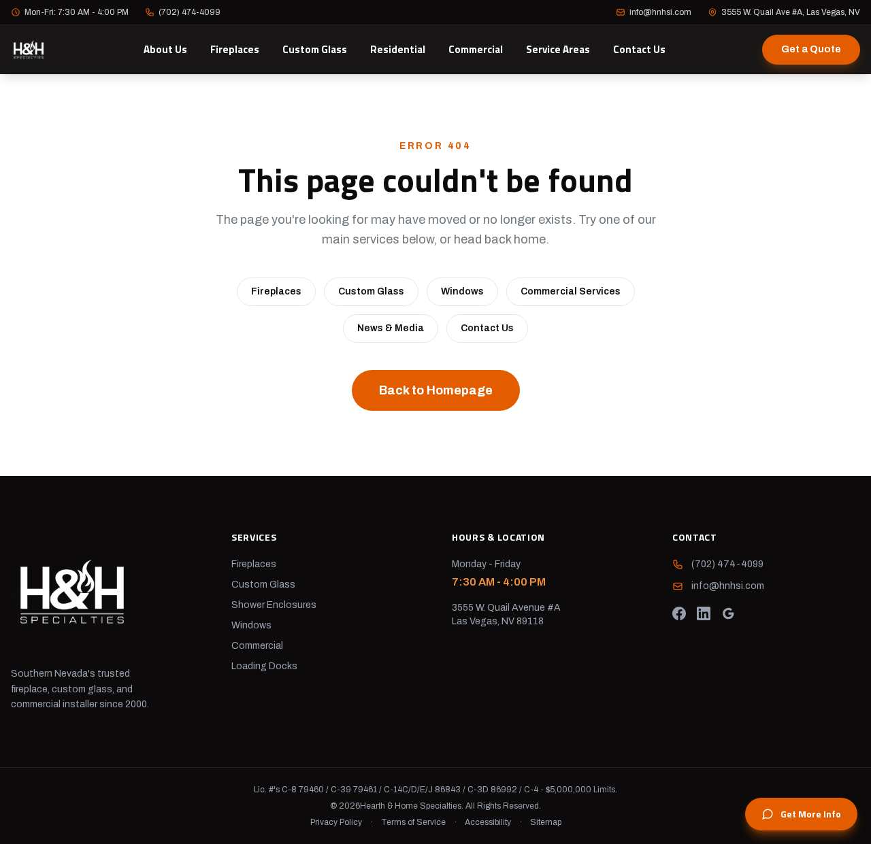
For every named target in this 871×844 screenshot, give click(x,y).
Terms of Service (413, 822)
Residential (397, 49)
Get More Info (810, 814)
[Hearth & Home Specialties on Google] (728, 613)
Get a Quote (811, 49)
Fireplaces (234, 49)
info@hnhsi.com (660, 12)
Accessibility (488, 822)
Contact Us (639, 49)
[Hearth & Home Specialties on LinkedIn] (703, 613)
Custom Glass (314, 49)
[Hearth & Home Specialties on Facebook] (679, 613)
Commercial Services (571, 291)
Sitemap (545, 822)
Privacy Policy (336, 822)
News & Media (390, 328)
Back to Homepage (436, 390)
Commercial (475, 49)
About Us (165, 49)
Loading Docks (264, 666)
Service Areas (558, 49)
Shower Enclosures (273, 605)
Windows (462, 291)
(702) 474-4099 (189, 12)
